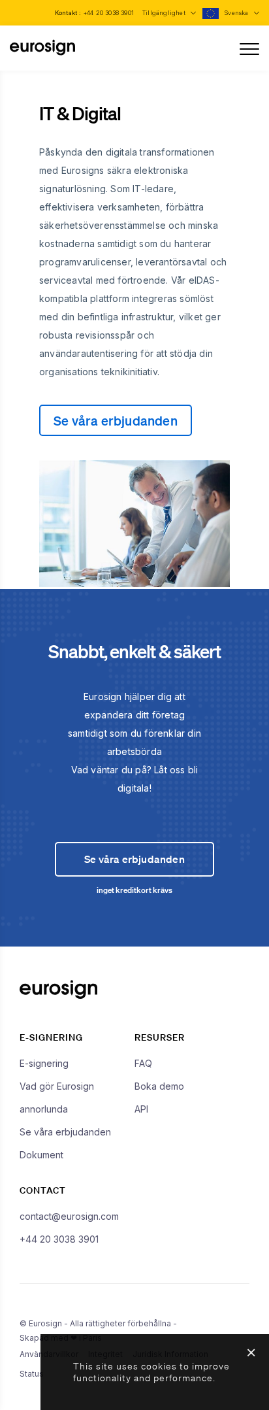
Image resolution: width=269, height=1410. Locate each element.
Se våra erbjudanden (116, 420)
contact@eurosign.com (69, 1216)
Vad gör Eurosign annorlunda (57, 1098)
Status (32, 1374)
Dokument (41, 1154)
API (141, 1109)
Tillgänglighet (164, 12)
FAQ (143, 1063)
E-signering (44, 1063)
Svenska (237, 12)
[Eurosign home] (42, 53)
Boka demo (159, 1086)
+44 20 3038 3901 (109, 12)
